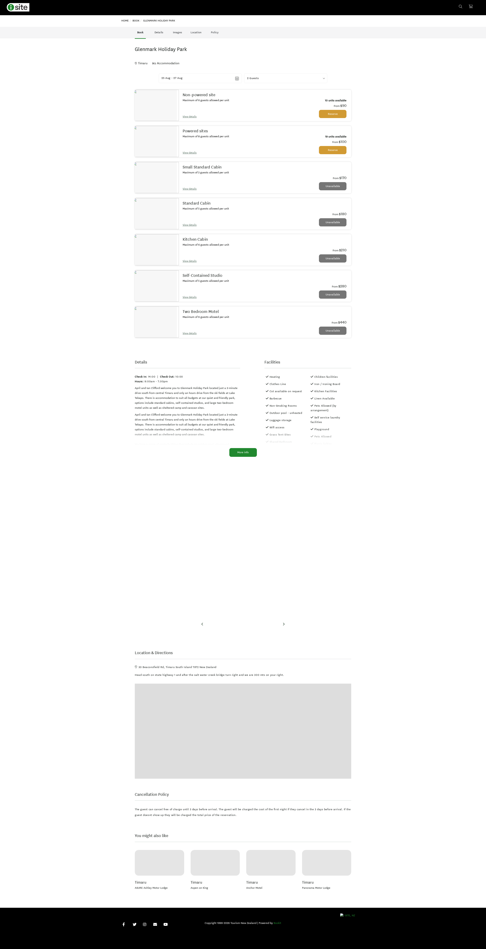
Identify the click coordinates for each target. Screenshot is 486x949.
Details (159, 32)
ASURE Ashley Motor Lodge (151, 888)
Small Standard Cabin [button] (202, 167)
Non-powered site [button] (199, 94)
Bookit (277, 923)
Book (140, 32)
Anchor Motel (254, 888)
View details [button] (190, 116)
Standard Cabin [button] (197, 203)
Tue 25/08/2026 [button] (172, 78)
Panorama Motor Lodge (316, 888)
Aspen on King (199, 888)
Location (196, 32)
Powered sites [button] (195, 131)
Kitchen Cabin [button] (195, 239)
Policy (215, 32)
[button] (285, 78)
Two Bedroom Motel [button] (201, 311)
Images (177, 32)
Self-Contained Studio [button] (202, 275)
